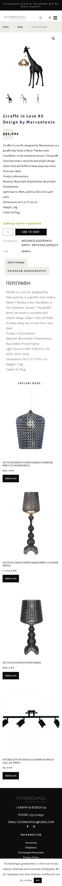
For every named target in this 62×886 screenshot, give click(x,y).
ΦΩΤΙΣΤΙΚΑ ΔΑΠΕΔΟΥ (45, 245)
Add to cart (31, 231)
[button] (53, 38)
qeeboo (26, 251)
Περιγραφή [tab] (16, 263)
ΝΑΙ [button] (38, 880)
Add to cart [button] (10, 478)
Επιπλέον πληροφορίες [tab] (27, 271)
